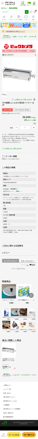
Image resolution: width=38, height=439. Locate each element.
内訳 (34, 123)
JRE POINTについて (9, 397)
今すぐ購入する (29, 435)
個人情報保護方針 (8, 417)
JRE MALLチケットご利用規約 (11, 409)
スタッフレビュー (27, 261)
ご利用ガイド (7, 385)
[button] (31, 295)
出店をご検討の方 (8, 413)
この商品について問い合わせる (23, 99)
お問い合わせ (7, 393)
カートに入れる (14, 435)
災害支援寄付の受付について (15, 31)
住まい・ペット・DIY (20, 36)
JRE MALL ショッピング (6, 36)
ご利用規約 (6, 405)
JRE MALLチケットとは (10, 401)
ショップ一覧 (7, 389)
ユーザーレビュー (10, 261)
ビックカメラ (9, 55)
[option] (19, 74)
